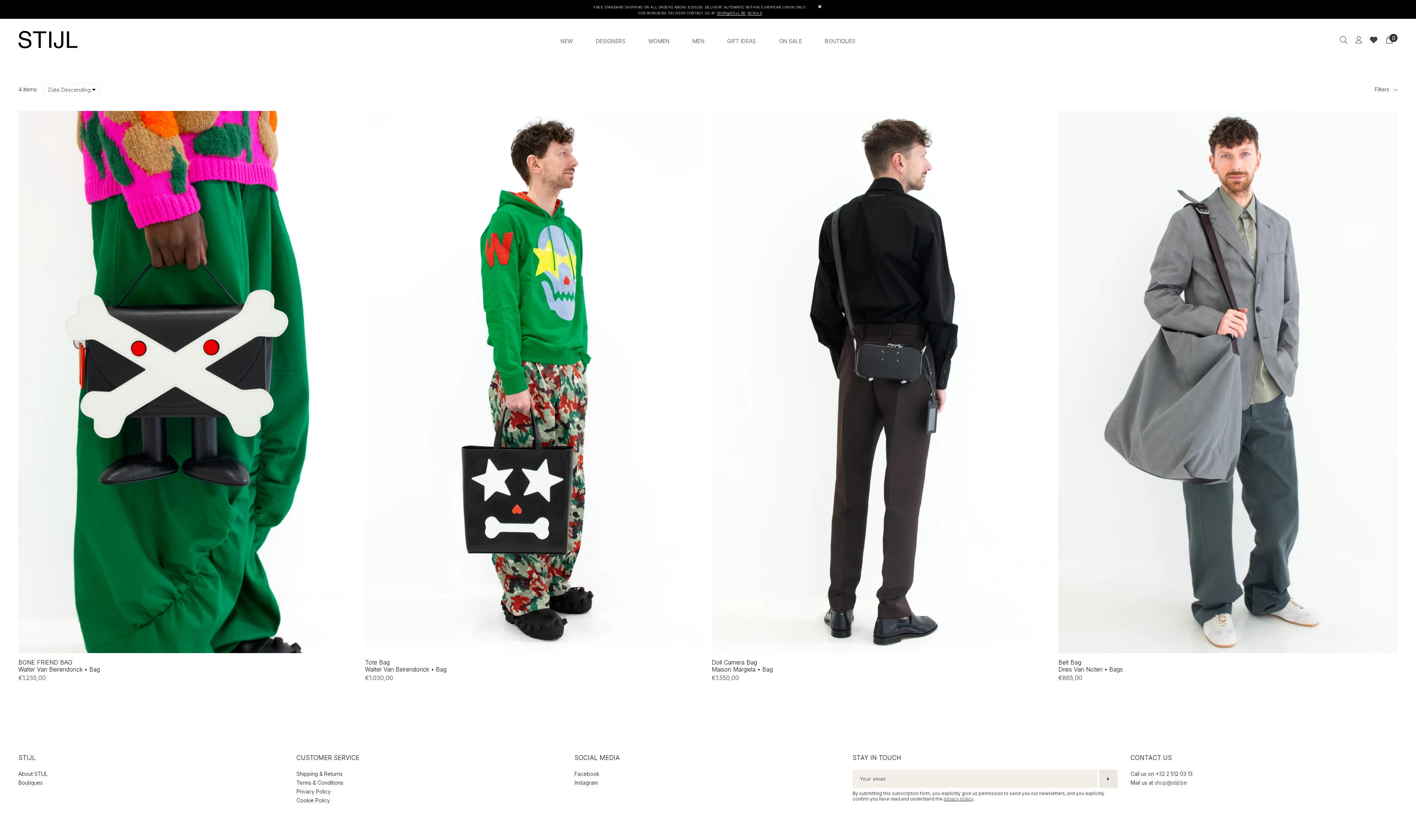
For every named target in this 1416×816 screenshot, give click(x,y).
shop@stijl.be (1171, 783)
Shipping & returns (319, 774)
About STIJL (33, 774)
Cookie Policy (313, 800)
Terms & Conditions (319, 783)
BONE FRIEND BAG (59, 666)
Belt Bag (1090, 666)
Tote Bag (406, 666)
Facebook (587, 774)
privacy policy (958, 799)
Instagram (586, 783)
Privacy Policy (313, 791)
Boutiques (30, 783)
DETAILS (754, 13)
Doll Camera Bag (742, 666)
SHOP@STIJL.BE (731, 13)
